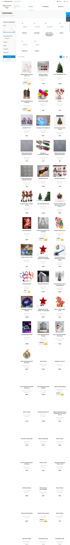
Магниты (24, 32)
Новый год (24, 50)
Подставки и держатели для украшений (49, 34)
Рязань (61, 32)
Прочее (37, 50)
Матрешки (37, 32)
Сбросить (9, 59)
